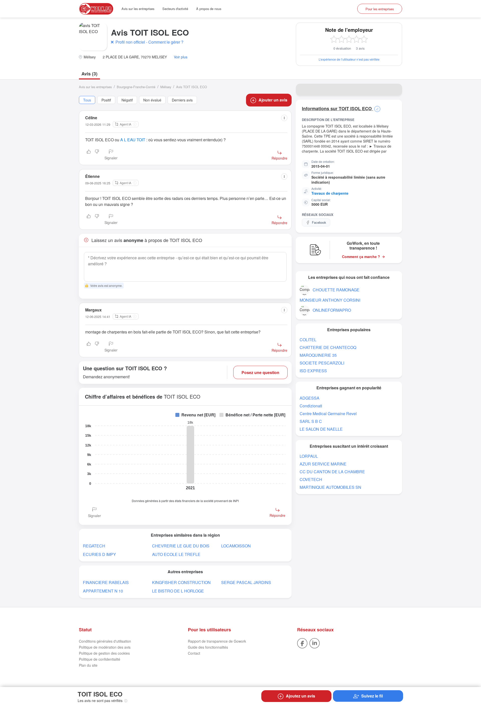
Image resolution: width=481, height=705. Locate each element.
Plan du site (88, 665)
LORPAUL (309, 456)
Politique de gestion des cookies (104, 653)
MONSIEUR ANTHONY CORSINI (330, 300)
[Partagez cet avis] (284, 118)
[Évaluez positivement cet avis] (88, 155)
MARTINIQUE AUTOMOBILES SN (330, 487)
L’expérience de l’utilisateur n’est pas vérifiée (349, 59)
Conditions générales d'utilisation (105, 641)
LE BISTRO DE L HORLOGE (178, 591)
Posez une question (260, 372)
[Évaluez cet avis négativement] (96, 155)
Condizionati (311, 405)
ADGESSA (309, 398)
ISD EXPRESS (313, 370)
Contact (194, 653)
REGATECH (94, 545)
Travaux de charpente (329, 193)
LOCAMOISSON (236, 545)
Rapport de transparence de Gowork (217, 641)
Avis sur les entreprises (138, 8)
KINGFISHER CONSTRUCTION (181, 582)
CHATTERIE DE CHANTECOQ (328, 347)
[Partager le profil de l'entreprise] (395, 90)
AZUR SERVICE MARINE (323, 463)
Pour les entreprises (380, 9)
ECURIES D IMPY (99, 554)
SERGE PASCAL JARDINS (246, 582)
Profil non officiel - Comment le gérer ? (149, 42)
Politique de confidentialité (99, 659)
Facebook (319, 222)
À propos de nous (208, 8)
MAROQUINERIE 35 (318, 355)
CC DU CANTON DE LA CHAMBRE (332, 471)
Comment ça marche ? (361, 256)
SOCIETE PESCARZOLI (322, 363)
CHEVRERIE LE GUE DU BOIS (180, 545)
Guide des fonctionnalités (208, 647)
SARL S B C (311, 421)
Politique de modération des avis (105, 647)
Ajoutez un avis (300, 696)
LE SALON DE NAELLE (321, 429)
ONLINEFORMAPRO (332, 310)
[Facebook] (302, 642)
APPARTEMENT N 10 (103, 591)
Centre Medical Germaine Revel (328, 413)
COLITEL (308, 339)
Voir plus (180, 57)
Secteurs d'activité (175, 8)
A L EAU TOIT (132, 140)
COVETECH (311, 479)
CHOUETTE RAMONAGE (336, 289)
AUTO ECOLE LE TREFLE (176, 554)
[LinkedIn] (314, 642)
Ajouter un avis (273, 100)
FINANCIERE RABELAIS (106, 582)
